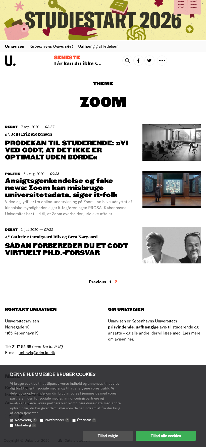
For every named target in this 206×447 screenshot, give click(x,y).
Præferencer (56, 420)
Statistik (86, 420)
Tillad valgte (108, 435)
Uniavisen (14, 46)
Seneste (67, 58)
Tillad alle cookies (166, 435)
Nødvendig (25, 420)
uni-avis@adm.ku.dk (37, 352)
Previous (97, 281)
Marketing (25, 425)
